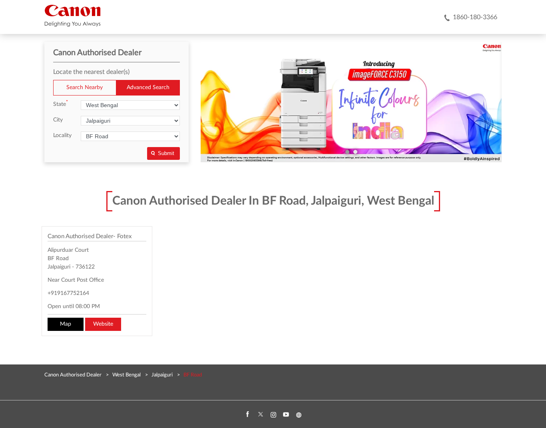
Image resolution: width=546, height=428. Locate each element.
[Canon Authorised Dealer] (72, 15)
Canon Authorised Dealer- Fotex (90, 236)
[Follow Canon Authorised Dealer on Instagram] (273, 414)
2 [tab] (355, 152)
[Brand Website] (298, 414)
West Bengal (126, 375)
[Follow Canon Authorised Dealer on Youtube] (285, 414)
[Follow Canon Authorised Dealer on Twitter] (260, 414)
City (58, 120)
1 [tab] (347, 152)
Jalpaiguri (162, 375)
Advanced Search (148, 87)
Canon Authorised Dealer (73, 375)
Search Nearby (84, 87)
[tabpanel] (351, 102)
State (60, 103)
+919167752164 (68, 293)
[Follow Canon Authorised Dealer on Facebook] (247, 414)
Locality (62, 135)
